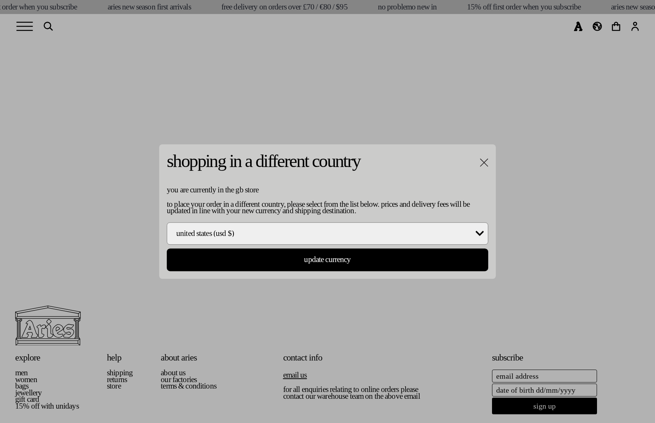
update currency (327, 260)
